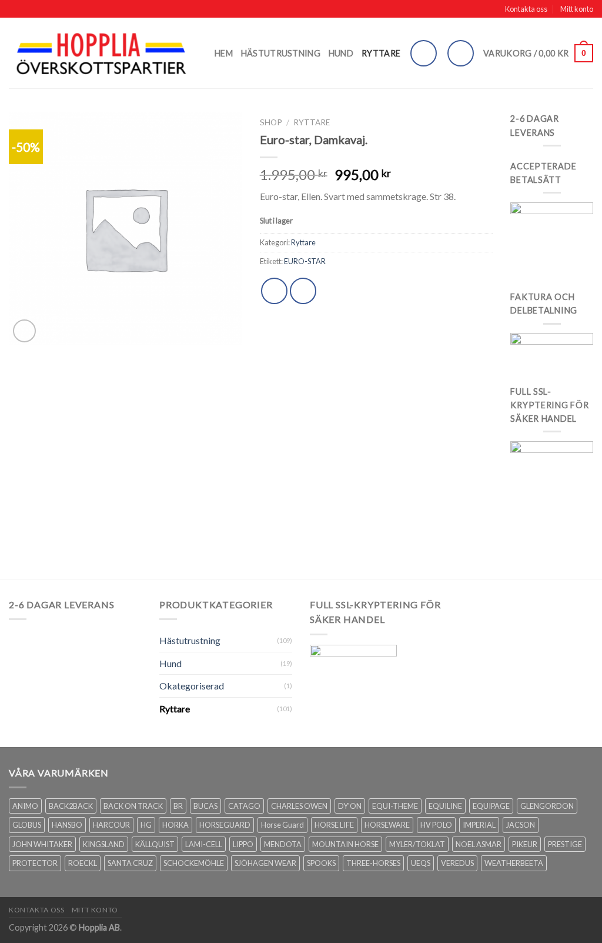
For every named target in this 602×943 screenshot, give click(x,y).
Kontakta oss (526, 9)
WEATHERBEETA (513, 863)
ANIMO (25, 806)
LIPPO (243, 844)
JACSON (520, 824)
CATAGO (244, 806)
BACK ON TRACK (133, 806)
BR (178, 806)
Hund (341, 53)
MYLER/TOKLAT (417, 844)
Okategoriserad (191, 685)
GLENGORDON (547, 806)
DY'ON (350, 806)
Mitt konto (576, 9)
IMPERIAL (479, 824)
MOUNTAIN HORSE (345, 844)
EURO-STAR (305, 261)
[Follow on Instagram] (423, 53)
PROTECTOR (35, 863)
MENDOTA (283, 844)
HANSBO (67, 824)
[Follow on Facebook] (460, 53)
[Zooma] (24, 330)
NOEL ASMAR (478, 844)
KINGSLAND (104, 844)
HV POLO (436, 824)
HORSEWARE (387, 824)
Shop (271, 122)
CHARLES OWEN (299, 806)
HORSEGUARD (224, 824)
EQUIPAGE (491, 806)
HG (146, 824)
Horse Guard (282, 824)
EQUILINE (445, 806)
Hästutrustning (280, 53)
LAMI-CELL (203, 844)
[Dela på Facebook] (274, 291)
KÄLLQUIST (155, 844)
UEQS (420, 863)
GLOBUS (26, 824)
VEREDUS (457, 863)
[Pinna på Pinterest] (303, 291)
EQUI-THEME (395, 806)
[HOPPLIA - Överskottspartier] (103, 53)
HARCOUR (111, 824)
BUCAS (205, 806)
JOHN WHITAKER (42, 844)
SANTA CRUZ (130, 863)
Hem (224, 53)
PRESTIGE (565, 844)
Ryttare (381, 53)
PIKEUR (524, 844)
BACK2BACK (71, 806)
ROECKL (82, 863)
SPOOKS (321, 863)
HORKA (175, 824)
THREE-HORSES (373, 863)
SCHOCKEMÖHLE (193, 863)
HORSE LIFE (334, 824)
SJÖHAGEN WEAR (265, 863)
